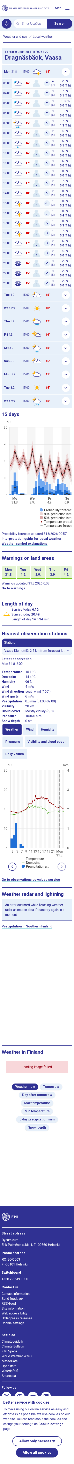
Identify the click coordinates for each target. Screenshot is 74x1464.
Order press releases (17, 1318)
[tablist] (37, 741)
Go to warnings (13, 588)
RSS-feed (9, 1303)
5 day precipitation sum (37, 1119)
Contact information (16, 1294)
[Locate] (7, 24)
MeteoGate (10, 1361)
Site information (13, 1308)
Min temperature (37, 1111)
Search (59, 24)
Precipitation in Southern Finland (27, 926)
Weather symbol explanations (24, 544)
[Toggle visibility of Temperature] (33, 859)
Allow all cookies (37, 1452)
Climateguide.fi (12, 1341)
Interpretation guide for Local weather (32, 539)
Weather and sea (15, 37)
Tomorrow (51, 1087)
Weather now (25, 1087)
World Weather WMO (17, 1356)
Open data (9, 1366)
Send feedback (12, 1299)
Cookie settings (13, 1323)
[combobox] (33, 23)
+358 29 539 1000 (15, 1279)
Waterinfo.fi (10, 1371)
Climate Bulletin (13, 1346)
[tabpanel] (37, 815)
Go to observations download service (31, 880)
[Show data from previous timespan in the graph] (12, 867)
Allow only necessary (37, 1441)
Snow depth (37, 1127)
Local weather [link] (43, 37)
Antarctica (9, 1376)
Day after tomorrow (37, 1095)
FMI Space (9, 1351)
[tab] (12, 729)
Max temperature (37, 1103)
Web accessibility (14, 1313)
